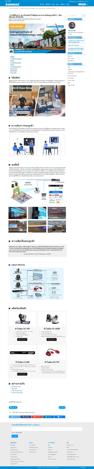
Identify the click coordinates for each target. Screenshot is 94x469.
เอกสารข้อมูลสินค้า (52, 454)
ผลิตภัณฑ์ (48, 4)
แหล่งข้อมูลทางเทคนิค (52, 452)
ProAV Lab (74, 4)
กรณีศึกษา (16, 412)
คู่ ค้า (57, 4)
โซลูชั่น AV (70, 56)
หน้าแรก (10, 8)
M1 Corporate (32, 445)
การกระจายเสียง (71, 80)
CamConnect (13, 447)
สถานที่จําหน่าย (80, 1)
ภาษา (87, 1)
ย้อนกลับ (63, 407)
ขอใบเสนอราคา (72, 1)
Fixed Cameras (13, 456)
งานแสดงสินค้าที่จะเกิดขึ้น (72, 449)
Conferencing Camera (15, 459)
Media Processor (14, 449)
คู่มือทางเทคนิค (71, 58)
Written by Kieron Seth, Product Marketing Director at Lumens (25, 19)
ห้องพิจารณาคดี (71, 85)
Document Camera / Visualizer (17, 461)
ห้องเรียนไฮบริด (31, 412)
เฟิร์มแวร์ (50, 449)
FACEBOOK (26, 417)
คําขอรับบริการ (70, 452)
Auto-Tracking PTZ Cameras (16, 452)
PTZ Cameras (13, 454)
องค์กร (69, 67)
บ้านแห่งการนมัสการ (72, 75)
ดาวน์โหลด (82, 4)
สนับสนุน (62, 4)
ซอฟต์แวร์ (50, 447)
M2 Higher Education (33, 447)
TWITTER (15, 417)
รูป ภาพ (49, 456)
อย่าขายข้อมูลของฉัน (71, 454)
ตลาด (53, 4)
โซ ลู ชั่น (42, 4)
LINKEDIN (49, 417)
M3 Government (32, 449)
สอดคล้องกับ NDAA (71, 459)
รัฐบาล (69, 82)
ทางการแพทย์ (70, 78)
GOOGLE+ (38, 417)
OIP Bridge (12, 445)
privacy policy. (19, 432)
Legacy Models (13, 463)
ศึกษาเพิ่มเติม (22, 339)
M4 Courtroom (32, 452)
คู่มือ (49, 445)
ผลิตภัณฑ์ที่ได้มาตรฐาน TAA (73, 456)
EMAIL (60, 417)
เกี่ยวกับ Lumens (70, 445)
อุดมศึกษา (23, 412)
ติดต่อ (68, 447)
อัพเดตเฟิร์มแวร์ (71, 60)
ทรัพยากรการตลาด (52, 459)
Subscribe (15, 436)
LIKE (13, 407)
